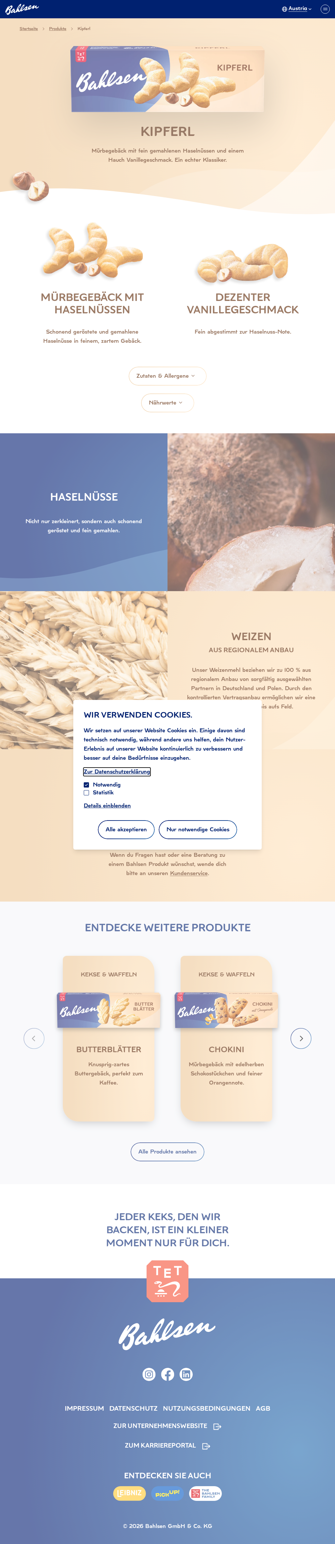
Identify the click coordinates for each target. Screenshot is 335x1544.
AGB (263, 1409)
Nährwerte (162, 402)
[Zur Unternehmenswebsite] (205, 1493)
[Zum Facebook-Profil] (167, 1374)
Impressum (84, 1409)
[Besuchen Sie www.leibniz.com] (129, 1493)
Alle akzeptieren (126, 829)
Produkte (57, 28)
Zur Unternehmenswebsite (160, 1426)
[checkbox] (86, 792)
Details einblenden (107, 805)
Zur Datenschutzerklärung (117, 771)
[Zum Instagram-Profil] (149, 1374)
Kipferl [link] (84, 28)
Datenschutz (133, 1409)
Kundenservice (189, 873)
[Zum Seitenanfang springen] (322, 1525)
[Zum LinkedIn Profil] (186, 1374)
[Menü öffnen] (325, 9)
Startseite (29, 28)
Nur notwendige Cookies (198, 829)
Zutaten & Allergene (162, 376)
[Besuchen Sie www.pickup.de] (167, 1493)
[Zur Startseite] (167, 1281)
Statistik (103, 792)
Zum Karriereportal (160, 1446)
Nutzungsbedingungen (207, 1409)
